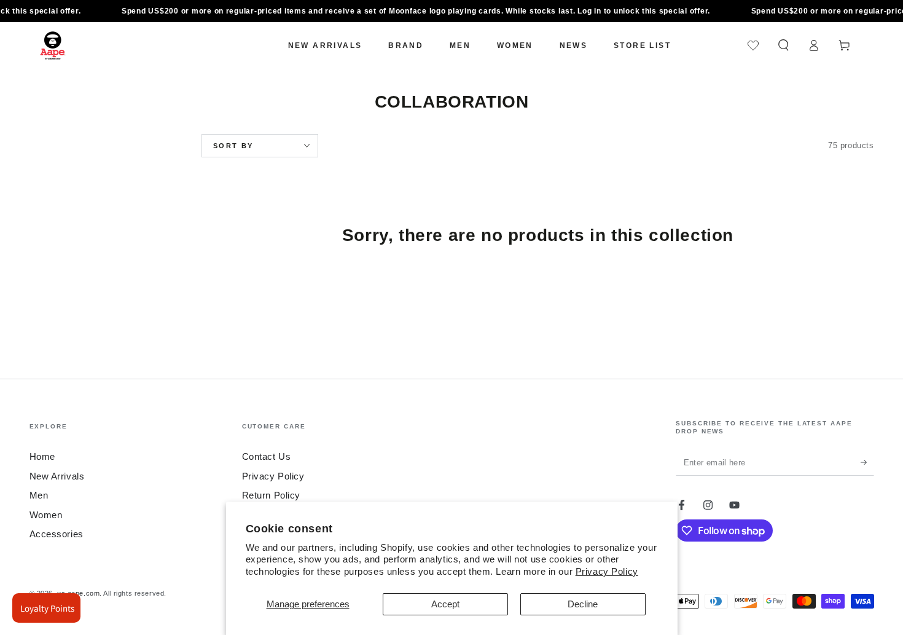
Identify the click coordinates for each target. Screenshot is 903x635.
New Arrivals (57, 476)
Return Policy (271, 495)
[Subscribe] (867, 463)
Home (42, 456)
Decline (583, 604)
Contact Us (266, 456)
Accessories (56, 534)
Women (46, 515)
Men (39, 495)
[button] (783, 45)
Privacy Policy (607, 571)
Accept (445, 604)
